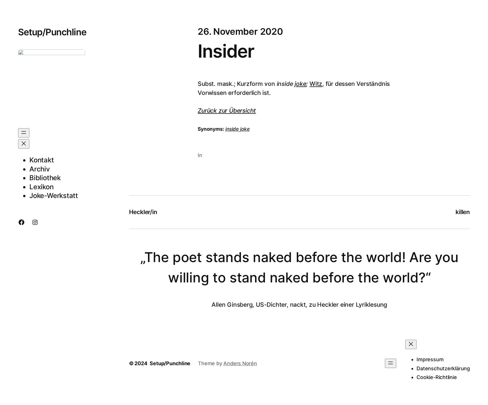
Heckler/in (143, 211)
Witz (316, 83)
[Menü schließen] (23, 144)
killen (463, 211)
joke (300, 83)
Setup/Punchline (52, 32)
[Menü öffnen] (23, 133)
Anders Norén (240, 363)
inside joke (237, 129)
